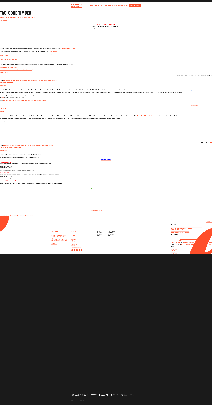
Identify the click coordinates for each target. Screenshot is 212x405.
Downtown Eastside (7, 100)
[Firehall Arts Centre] (76, 7)
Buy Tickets (99, 231)
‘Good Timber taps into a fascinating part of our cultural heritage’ (18, 17)
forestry (17, 80)
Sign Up (54, 243)
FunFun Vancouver (53, 51)
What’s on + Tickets (135, 5)
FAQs (109, 235)
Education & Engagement (117, 5)
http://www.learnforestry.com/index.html (8, 67)
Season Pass (16, 215)
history (26, 80)
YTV (45, 145)
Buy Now (125, 5)
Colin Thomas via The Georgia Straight (8, 59)
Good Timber (22, 80)
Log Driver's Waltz (13, 145)
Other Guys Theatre (39, 80)
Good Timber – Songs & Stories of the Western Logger (146, 115)
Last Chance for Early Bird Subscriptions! (11, 148)
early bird (5, 215)
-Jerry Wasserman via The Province (68, 48)
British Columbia (6, 80)
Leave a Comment (55, 80)
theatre (45, 80)
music (33, 80)
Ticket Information (111, 231)
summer (33, 145)
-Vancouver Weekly (4, 55)
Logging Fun (3, 109)
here (3, 97)
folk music (13, 80)
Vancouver (49, 80)
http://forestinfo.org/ (4, 72)
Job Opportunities (111, 234)
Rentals (98, 235)
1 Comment (43, 100)
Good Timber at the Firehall (7, 83)
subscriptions (22, 215)
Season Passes (107, 5)
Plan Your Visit (99, 232)
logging (30, 80)
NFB (211, 142)
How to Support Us (100, 234)
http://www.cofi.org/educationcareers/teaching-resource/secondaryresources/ (16, 69)
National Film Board (25, 145)
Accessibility (110, 232)
